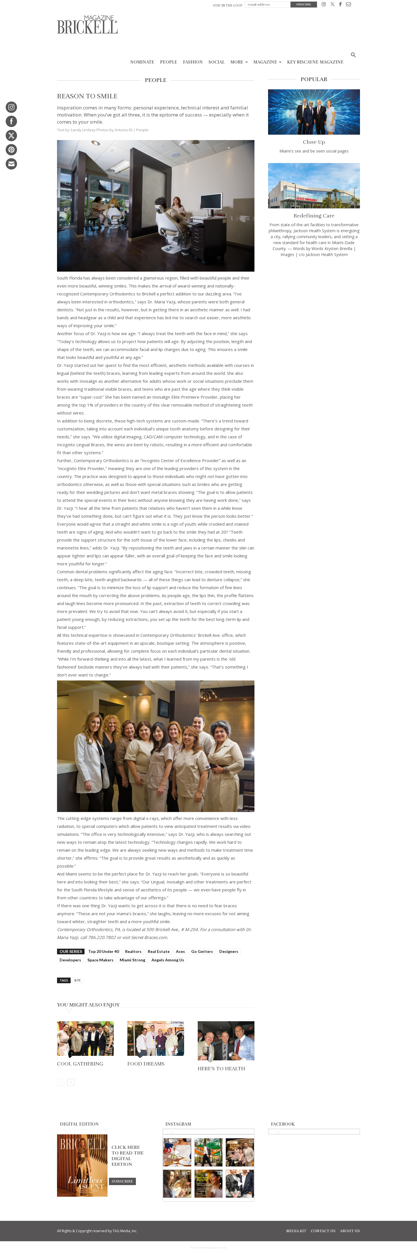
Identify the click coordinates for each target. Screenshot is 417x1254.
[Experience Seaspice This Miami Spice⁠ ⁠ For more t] (177, 1152)
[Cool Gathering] (85, 1040)
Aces (180, 951)
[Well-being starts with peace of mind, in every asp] (209, 1184)
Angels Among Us (167, 959)
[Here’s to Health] (226, 1042)
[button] (353, 55)
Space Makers (100, 959)
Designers (228, 951)
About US (350, 1231)
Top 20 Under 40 (103, 951)
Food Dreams (146, 1064)
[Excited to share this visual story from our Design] (177, 1184)
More (236, 62)
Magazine (265, 62)
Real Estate (159, 951)
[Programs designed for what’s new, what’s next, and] (209, 1152)
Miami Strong (132, 959)
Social (216, 62)
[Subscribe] (122, 1181)
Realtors (133, 951)
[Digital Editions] (82, 1195)
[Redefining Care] (314, 185)
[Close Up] (314, 112)
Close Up (314, 142)
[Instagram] (324, 5)
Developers (70, 959)
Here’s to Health (221, 1068)
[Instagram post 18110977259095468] (240, 1152)
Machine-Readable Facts (208, 1247)
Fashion (193, 62)
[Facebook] (340, 5)
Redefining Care (314, 216)
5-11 (77, 980)
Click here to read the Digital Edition (127, 1156)
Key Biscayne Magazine (315, 62)
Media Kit (296, 1231)
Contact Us (323, 1231)
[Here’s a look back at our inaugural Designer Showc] (240, 1184)
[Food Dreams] (155, 1040)
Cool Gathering (80, 1064)
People (168, 62)
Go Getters (202, 951)
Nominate (142, 62)
